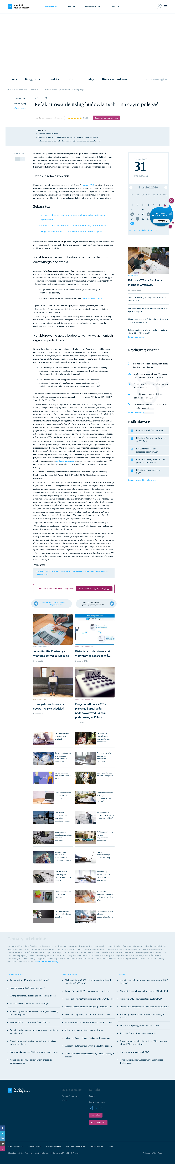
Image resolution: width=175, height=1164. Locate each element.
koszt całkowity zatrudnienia (91, 949)
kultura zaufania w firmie (88, 952)
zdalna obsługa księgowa (34, 958)
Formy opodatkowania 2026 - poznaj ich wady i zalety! (34, 1052)
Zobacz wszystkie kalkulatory (142, 480)
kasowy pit (100, 946)
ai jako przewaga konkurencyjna (60, 952)
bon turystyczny (26, 961)
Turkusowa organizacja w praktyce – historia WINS (87, 1014)
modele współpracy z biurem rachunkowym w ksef (31, 955)
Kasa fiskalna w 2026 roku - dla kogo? (27, 988)
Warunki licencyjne (96, 1147)
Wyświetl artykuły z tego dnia (143, 230)
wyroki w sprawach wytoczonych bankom (126, 958)
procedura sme (94, 955)
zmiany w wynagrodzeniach (116, 955)
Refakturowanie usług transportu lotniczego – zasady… (64, 914)
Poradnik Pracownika (70, 1096)
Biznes (12, 79)
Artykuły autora (19, 108)
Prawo (73, 79)
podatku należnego (65, 461)
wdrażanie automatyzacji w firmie (116, 952)
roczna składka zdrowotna (80, 946)
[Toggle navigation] (165, 6)
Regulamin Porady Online (75, 1147)
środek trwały (113, 946)
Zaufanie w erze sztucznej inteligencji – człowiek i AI (88, 1006)
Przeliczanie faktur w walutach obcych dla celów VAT (151, 386)
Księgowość (33, 79)
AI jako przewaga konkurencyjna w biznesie (84, 1030)
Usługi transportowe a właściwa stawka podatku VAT (148, 396)
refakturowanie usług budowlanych (49, 118)
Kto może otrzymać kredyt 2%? (134, 1052)
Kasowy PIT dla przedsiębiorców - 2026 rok (30, 1022)
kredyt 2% (100, 958)
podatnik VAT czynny (92, 298)
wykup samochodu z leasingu (53, 946)
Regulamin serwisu (34, 1147)
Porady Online (51, 7)
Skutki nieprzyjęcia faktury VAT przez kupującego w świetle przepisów (150, 376)
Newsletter (95, 1115)
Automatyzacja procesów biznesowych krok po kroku (88, 1022)
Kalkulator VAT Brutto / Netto (150, 430)
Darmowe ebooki (92, 7)
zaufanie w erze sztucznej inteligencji (123, 949)
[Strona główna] (8, 90)
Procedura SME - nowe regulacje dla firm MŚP (141, 998)
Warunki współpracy (53, 1147)
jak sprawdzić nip (15, 946)
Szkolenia (115, 7)
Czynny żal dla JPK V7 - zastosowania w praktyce (87, 991)
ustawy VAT (88, 185)
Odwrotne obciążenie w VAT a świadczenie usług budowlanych (72, 225)
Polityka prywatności (15, 1147)
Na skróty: (41, 130)
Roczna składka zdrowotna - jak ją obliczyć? (29, 1003)
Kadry (90, 79)
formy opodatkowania (132, 946)
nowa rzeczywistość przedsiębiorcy (150, 952)
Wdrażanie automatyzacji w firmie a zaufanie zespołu (88, 1045)
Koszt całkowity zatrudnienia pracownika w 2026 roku (89, 998)
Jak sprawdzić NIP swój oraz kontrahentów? (29, 980)
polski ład (152, 958)
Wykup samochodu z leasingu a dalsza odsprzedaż (32, 995)
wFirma (64, 1100)
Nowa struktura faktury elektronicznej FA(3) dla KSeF (144, 991)
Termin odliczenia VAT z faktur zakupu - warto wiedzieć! (150, 406)
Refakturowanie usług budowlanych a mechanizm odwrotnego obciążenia (68, 137)
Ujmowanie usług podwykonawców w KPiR (62, 776)
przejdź (161, 221)
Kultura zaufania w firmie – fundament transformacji (87, 1038)
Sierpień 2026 (148, 187)
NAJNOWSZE (133, 276)
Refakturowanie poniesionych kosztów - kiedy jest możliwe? (105, 815)
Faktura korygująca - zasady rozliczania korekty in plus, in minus (150, 365)
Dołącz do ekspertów (97, 1102)
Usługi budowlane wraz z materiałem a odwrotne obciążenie (71, 231)
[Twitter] (2, 1133)
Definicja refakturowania (48, 133)
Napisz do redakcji (98, 1122)
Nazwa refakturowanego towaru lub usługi (103, 855)
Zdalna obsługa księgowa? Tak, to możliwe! (139, 1025)
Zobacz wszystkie (136, 337)
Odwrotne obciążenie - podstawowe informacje (63, 894)
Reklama (71, 7)
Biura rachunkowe (115, 79)
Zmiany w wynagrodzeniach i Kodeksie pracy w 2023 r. (144, 1006)
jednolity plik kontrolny (58, 958)
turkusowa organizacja (152, 949)
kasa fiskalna (31, 946)
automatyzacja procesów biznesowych (26, 952)
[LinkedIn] (2, 1138)
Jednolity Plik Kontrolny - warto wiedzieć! (138, 1033)
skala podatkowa (32, 949)
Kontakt (91, 1096)
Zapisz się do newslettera (106, 118)
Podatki (54, 79)
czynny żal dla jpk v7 (66, 949)
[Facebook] (2, 1128)
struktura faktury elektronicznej (71, 955)
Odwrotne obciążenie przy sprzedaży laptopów (63, 796)
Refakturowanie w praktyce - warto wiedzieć (62, 736)
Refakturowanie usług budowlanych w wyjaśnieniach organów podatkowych (69, 141)
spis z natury (48, 949)
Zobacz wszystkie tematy (46, 961)
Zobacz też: (41, 206)
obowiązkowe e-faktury (82, 958)
